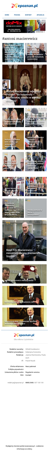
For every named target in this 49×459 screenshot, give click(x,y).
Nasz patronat (30, 366)
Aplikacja (40, 15)
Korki (7, 15)
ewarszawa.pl (29, 446)
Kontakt (28, 15)
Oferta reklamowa (17, 366)
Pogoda (17, 15)
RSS (22, 375)
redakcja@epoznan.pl (16, 382)
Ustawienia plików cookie (14, 372)
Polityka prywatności (16, 369)
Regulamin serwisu (32, 372)
